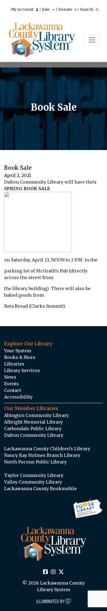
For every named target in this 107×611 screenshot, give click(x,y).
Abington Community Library (36, 415)
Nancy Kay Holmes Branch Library (42, 455)
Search (87, 9)
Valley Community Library (33, 482)
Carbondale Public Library (32, 428)
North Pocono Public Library (35, 462)
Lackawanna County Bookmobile (40, 488)
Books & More (19, 357)
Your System (17, 350)
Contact (12, 390)
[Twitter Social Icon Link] (61, 572)
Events (11, 383)
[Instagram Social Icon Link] (53, 572)
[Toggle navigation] (92, 39)
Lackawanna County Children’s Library (47, 448)
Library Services (22, 370)
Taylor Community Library (33, 475)
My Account (22, 9)
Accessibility (18, 397)
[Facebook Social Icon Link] (45, 572)
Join (46, 9)
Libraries (14, 364)
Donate (65, 9)
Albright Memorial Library (33, 422)
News (10, 377)
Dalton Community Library (33, 435)
